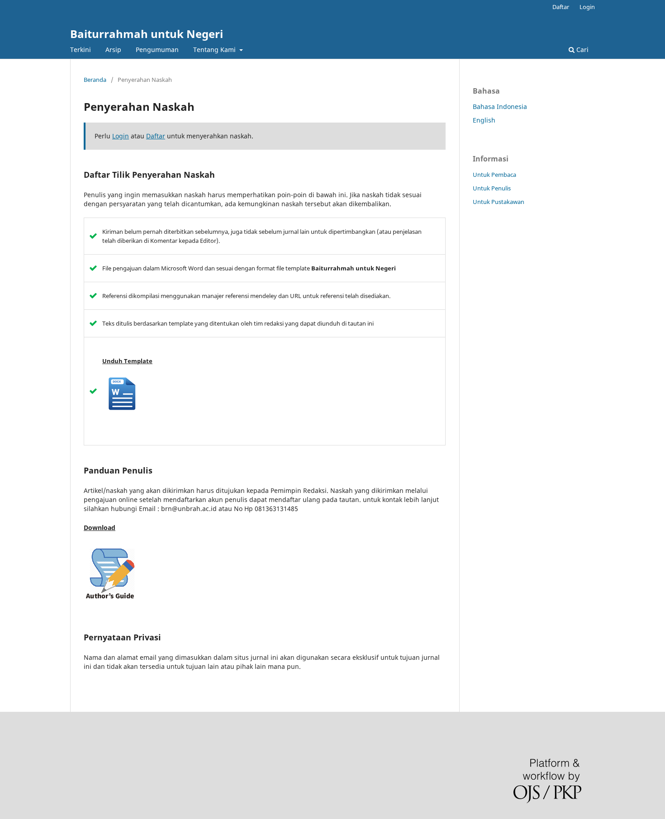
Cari (582, 49)
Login (587, 7)
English (484, 120)
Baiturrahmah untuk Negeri (146, 33)
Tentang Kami (215, 49)
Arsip (113, 49)
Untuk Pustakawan (498, 202)
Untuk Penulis (492, 188)
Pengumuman (157, 49)
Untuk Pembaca (494, 174)
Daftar (560, 7)
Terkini (80, 49)
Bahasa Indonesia (500, 106)
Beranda (95, 80)
